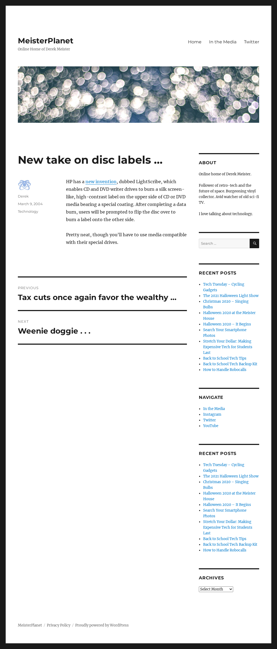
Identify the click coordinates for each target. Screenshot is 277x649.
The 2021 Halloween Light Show (231, 295)
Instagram (212, 414)
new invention (101, 181)
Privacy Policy (58, 625)
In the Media (222, 41)
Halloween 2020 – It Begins (227, 324)
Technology (28, 211)
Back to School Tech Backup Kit (230, 364)
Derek (23, 196)
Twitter (251, 41)
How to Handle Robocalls (224, 369)
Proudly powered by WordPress (102, 625)
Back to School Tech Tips (224, 358)
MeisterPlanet (45, 40)
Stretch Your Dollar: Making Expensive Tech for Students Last (227, 347)
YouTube (210, 426)
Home (195, 41)
